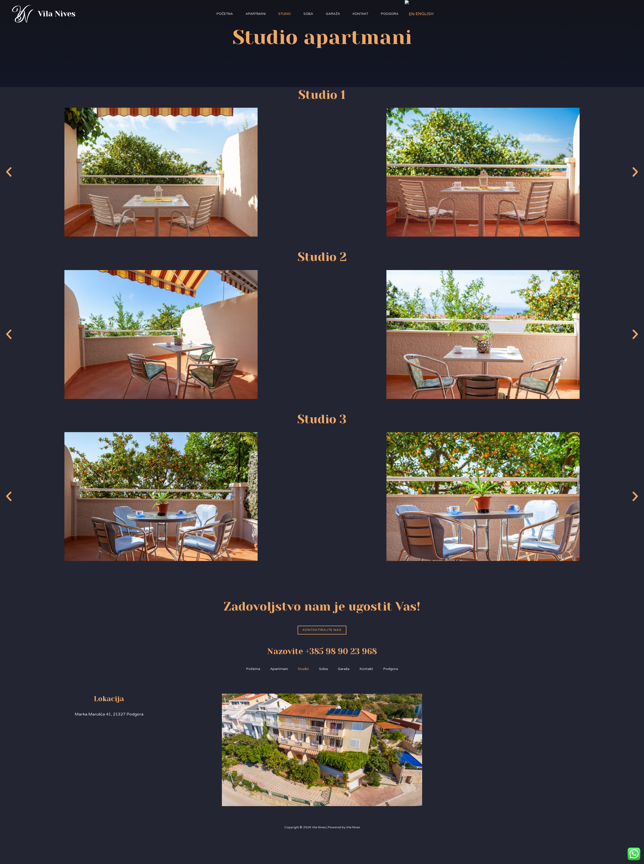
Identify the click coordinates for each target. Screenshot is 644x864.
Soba (308, 14)
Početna (225, 14)
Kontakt (360, 14)
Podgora (389, 14)
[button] (9, 172)
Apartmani (256, 14)
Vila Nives (56, 14)
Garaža (333, 14)
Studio (284, 14)
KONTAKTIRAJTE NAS (322, 630)
